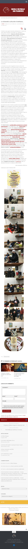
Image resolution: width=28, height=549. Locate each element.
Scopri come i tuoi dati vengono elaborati (13, 416)
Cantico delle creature (14, 158)
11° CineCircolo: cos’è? (7, 453)
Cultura (3, 18)
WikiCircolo (14, 18)
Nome (4, 396)
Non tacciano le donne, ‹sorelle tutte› (15, 469)
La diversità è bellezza (15, 147)
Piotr (3, 24)
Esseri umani (22, 126)
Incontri (8, 18)
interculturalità (6, 356)
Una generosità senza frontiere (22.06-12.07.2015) (19, 375)
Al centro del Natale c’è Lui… (8, 440)
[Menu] (26, 1)
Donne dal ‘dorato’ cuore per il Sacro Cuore (12, 445)
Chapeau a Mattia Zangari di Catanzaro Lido (6, 375)
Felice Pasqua (5, 436)
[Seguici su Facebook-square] (26, 420)
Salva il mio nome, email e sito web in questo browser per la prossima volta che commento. (13, 406)
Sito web (4, 401)
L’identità (3, 129)
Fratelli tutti (18, 161)
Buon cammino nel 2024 (8, 449)
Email (16, 396)
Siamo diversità (16, 137)
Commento (5, 387)
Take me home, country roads (8, 144)
